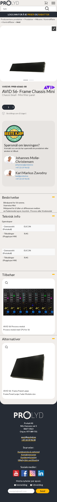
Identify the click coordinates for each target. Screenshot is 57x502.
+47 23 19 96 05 (22, 179)
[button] (28, 197)
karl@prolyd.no (21, 176)
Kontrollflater (8, 22)
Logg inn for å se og (28, 14)
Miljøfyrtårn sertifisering (28, 460)
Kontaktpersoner (28, 454)
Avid (18, 22)
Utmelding (37, 484)
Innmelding (21, 484)
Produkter (28, 19)
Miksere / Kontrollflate (45, 19)
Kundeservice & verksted (29, 452)
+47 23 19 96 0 (21, 167)
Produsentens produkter (11, 19)
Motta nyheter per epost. (28, 481)
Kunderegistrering (28, 457)
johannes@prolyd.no (24, 165)
